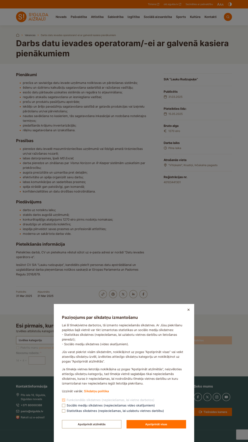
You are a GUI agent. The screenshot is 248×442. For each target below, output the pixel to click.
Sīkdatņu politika (96, 391)
